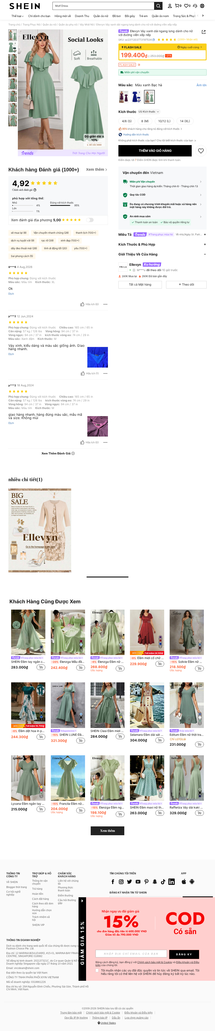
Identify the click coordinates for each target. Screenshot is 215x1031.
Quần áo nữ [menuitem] (100, 16)
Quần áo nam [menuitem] (160, 16)
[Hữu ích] (82, 304)
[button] (195, 5)
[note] (147, 653)
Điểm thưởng (65, 895)
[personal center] (169, 5)
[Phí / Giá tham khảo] (149, 56)
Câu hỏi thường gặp (67, 902)
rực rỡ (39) (47, 240)
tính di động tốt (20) (55, 248)
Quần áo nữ (49, 24)
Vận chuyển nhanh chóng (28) (51, 232)
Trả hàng (37, 888)
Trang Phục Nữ (31, 24)
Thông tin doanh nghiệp (23, 940)
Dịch (11, 293)
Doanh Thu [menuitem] (82, 16)
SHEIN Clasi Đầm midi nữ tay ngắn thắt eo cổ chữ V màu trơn (107, 731)
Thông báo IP (100, 1017)
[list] (143, 882)
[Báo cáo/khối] (105, 304)
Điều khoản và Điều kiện (139, 1012)
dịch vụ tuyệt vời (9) (22, 240)
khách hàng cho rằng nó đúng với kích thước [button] (151, 128)
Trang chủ (14, 24)
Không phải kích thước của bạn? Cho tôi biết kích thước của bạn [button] (156, 140)
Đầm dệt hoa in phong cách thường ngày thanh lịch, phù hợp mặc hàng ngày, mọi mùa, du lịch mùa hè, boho (28, 731)
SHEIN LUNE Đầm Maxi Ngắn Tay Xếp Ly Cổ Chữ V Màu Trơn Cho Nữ (68, 734)
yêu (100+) (80, 248)
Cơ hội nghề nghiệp (13, 893)
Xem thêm (107, 830)
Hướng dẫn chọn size (42, 912)
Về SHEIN (12, 882)
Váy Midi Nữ (87, 24)
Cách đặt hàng (40, 898)
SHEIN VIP (38, 925)
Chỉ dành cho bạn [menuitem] (39, 16)
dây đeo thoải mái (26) (24, 248)
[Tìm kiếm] (158, 6)
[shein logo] (24, 6)
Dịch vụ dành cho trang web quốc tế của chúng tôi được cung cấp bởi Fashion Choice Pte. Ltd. (45, 947)
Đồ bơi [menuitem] (117, 16)
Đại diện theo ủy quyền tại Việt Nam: (27, 972)
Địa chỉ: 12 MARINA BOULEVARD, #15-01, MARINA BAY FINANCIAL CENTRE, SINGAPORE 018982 (45, 955)
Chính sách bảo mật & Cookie (103, 1012)
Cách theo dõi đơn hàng (42, 905)
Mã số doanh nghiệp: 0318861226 (26, 982)
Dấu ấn (116, 1017)
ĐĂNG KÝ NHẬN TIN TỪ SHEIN (128, 892)
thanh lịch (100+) (86, 232)
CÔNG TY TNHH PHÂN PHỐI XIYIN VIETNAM (32, 977)
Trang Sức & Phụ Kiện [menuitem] (186, 16)
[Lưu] (201, 150)
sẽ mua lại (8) (18, 232)
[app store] (184, 883)
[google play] (192, 883)
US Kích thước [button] (147, 111)
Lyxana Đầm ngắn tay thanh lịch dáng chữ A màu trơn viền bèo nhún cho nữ (28, 803)
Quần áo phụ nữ (68, 24)
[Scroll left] (197, 16)
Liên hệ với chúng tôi (68, 882)
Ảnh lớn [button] (202, 85)
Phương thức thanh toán (65, 889)
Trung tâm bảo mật (71, 1012)
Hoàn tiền (37, 893)
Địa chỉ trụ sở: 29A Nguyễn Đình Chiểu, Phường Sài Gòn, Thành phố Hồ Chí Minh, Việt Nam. (47, 988)
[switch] (90, 220)
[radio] (123, 97)
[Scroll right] (202, 16)
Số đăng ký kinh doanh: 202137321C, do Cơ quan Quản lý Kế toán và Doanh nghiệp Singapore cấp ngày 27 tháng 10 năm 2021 (46, 962)
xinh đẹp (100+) (70, 240)
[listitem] (28, 643)
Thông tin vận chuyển (40, 882)
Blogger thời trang (16, 887)
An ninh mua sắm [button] (140, 216)
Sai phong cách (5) (22, 256)
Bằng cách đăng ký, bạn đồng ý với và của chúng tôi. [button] (147, 964)
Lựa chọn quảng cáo (136, 1017)
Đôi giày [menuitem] (130, 16)
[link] (178, 5)
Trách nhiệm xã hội (41, 918)
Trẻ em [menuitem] (143, 16)
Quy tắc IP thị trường (76, 1017)
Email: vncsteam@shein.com (22, 968)
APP (183, 873)
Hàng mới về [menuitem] (63, 16)
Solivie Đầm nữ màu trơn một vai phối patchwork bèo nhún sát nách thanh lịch (187, 661)
